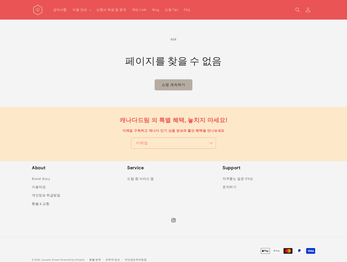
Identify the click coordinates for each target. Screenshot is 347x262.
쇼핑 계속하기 (173, 84)
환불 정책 (95, 259)
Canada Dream (51, 259)
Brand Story (41, 179)
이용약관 (39, 187)
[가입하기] (210, 143)
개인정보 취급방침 (46, 195)
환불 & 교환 (40, 204)
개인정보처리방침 (136, 259)
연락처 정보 (113, 259)
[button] (81, 10)
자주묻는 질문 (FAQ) (238, 179)
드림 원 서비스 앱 (140, 179)
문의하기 (229, 187)
